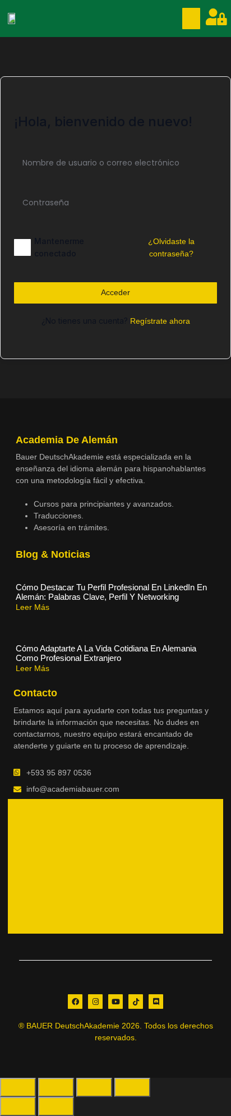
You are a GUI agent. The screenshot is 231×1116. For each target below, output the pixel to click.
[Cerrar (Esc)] (132, 1087)
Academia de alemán (67, 440)
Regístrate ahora (160, 320)
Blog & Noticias (53, 554)
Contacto (35, 693)
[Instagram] (95, 1001)
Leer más (32, 607)
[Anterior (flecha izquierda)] (18, 1106)
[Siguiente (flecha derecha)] (56, 1106)
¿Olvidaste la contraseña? (171, 247)
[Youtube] (115, 1001)
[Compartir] (94, 1087)
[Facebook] (75, 1001)
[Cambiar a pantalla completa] (56, 1087)
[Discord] (156, 1001)
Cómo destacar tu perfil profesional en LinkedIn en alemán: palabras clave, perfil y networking (111, 591)
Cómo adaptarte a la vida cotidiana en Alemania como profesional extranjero (106, 653)
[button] (191, 18)
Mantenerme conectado (59, 247)
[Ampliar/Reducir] (18, 1087)
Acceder (115, 292)
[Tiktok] (135, 1001)
